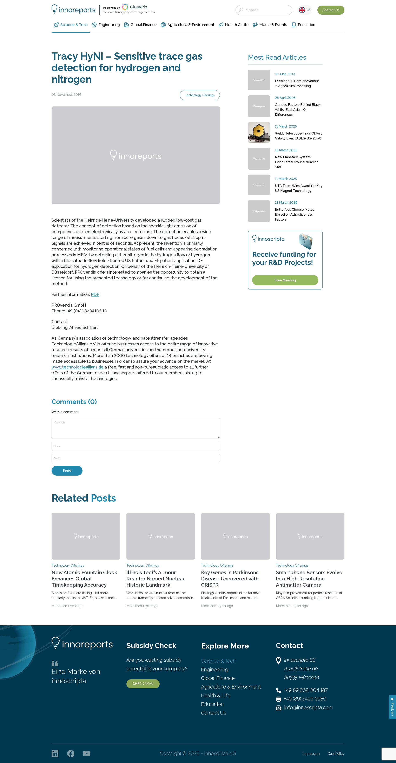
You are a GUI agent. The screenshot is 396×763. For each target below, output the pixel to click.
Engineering (214, 669)
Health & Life (215, 695)
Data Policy (336, 754)
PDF (95, 294)
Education (212, 704)
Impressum (311, 754)
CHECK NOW (143, 684)
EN (308, 10)
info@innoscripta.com (308, 707)
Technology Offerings (200, 95)
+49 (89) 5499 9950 (305, 699)
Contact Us (330, 10)
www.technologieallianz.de (78, 367)
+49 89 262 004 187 (306, 690)
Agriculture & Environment (231, 687)
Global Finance (218, 678)
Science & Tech (218, 661)
